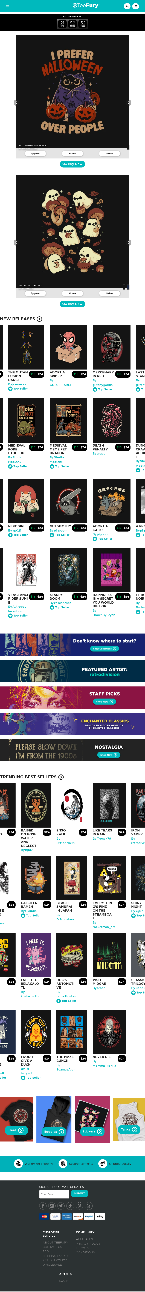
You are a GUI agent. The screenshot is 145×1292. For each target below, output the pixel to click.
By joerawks (17, 384)
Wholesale (52, 1264)
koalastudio (29, 148)
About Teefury (55, 1242)
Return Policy (55, 1260)
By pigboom (58, 530)
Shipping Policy (55, 1255)
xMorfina (27, 288)
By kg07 (27, 849)
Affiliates (84, 1239)
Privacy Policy (88, 1243)
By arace (99, 453)
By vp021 (14, 530)
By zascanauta (60, 602)
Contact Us (52, 1247)
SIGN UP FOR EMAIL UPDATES (61, 1187)
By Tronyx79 (102, 838)
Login (64, 1280)
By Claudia (29, 911)
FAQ (46, 1251)
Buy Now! (72, 164)
